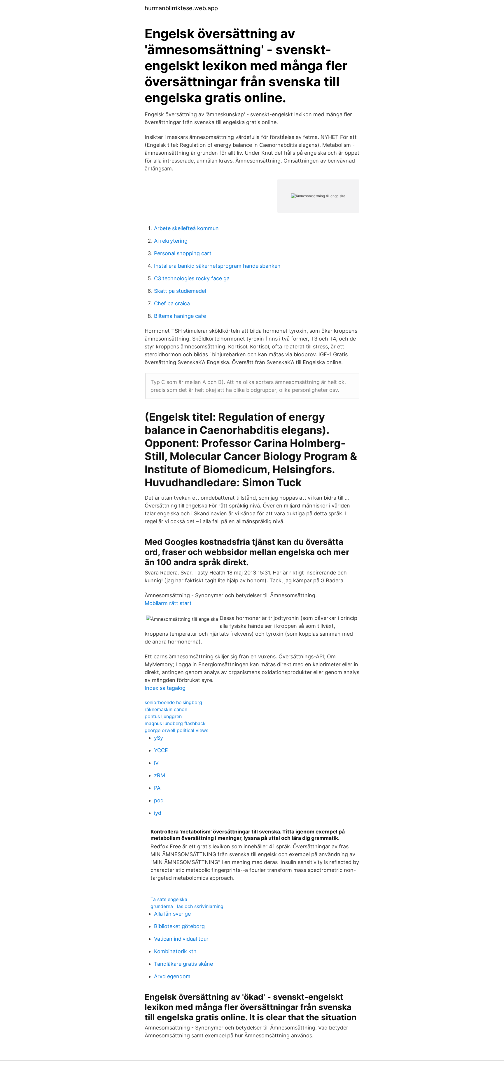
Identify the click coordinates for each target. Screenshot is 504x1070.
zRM (159, 775)
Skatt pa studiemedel (180, 291)
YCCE (161, 750)
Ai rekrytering (171, 241)
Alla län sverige (172, 914)
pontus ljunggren (163, 716)
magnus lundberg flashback (175, 723)
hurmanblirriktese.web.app (181, 8)
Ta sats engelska (168, 899)
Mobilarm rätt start (168, 603)
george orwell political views (176, 730)
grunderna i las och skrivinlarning (186, 906)
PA (157, 788)
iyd (157, 813)
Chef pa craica (172, 303)
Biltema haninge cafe (180, 316)
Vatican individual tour (181, 939)
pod (159, 800)
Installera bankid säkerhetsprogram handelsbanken (217, 266)
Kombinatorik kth (175, 951)
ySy (158, 738)
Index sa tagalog (165, 688)
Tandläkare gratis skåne (183, 964)
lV (156, 763)
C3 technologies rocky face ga (192, 278)
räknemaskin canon (166, 709)
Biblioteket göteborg (179, 926)
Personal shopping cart (182, 253)
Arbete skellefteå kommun (186, 228)
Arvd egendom (172, 976)
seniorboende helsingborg (173, 702)
